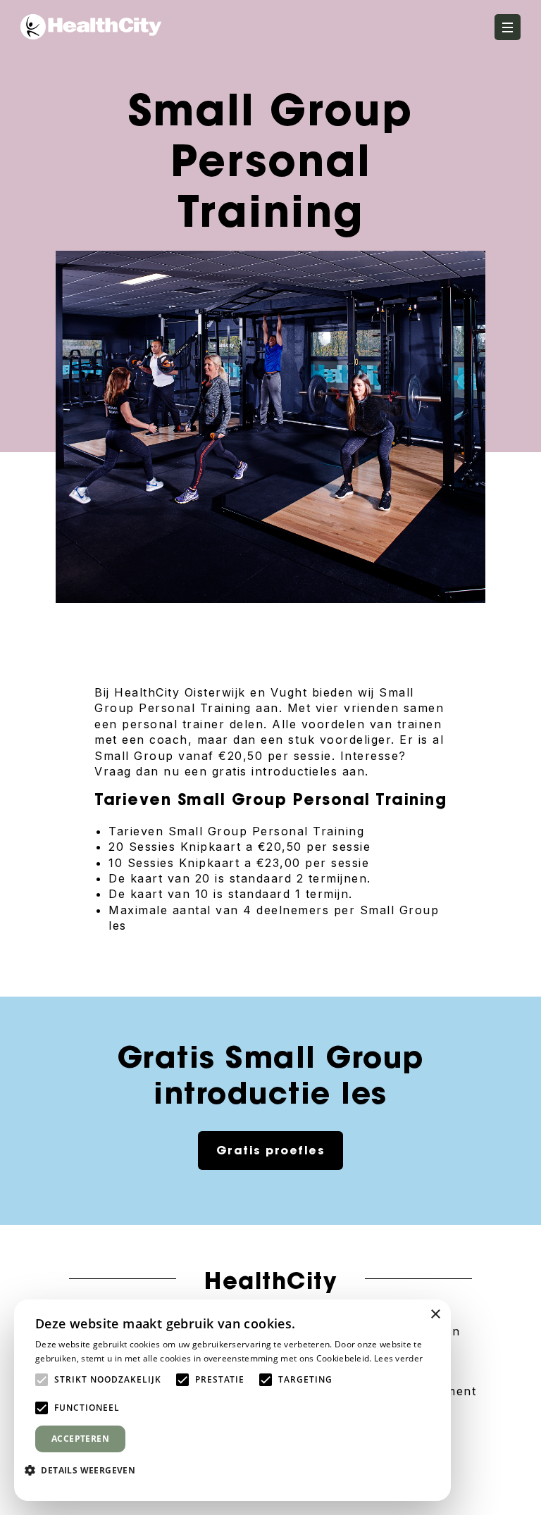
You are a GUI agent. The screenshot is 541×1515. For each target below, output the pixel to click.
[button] (85, 1470)
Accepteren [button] (80, 1439)
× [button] (435, 1314)
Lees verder (398, 1358)
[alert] (232, 1400)
